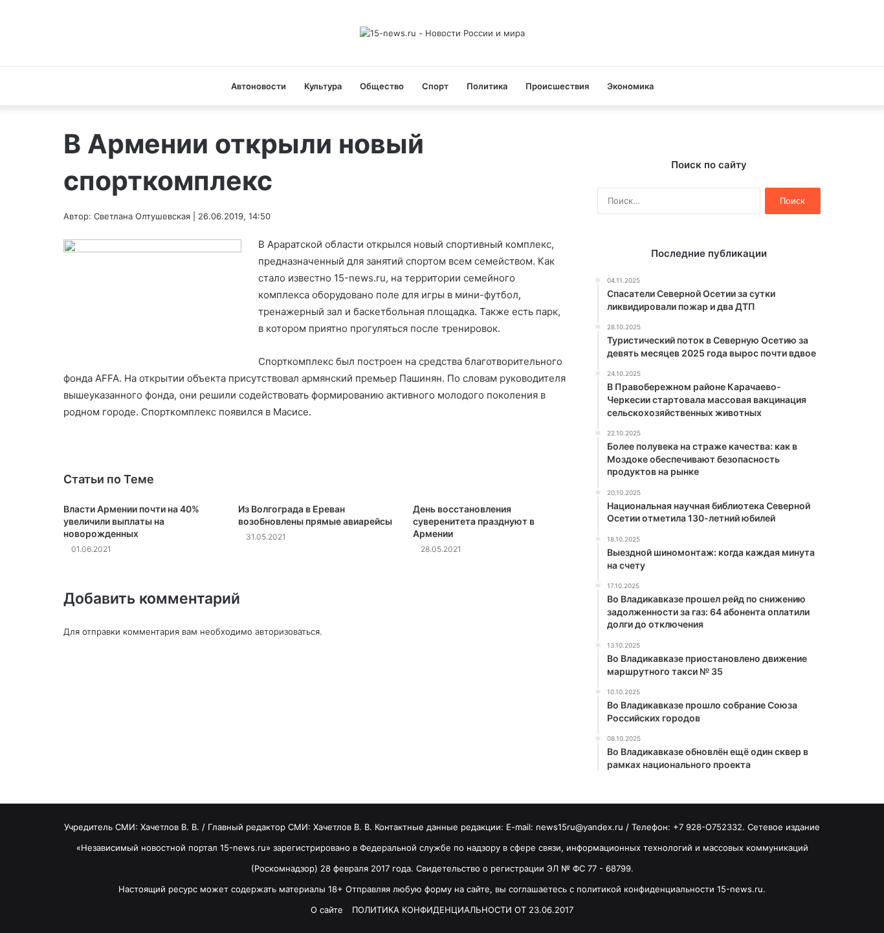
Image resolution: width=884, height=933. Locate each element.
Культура (323, 86)
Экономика (630, 86)
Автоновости (258, 86)
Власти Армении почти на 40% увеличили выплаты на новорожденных (131, 521)
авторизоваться (287, 631)
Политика (487, 86)
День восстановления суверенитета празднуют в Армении (474, 521)
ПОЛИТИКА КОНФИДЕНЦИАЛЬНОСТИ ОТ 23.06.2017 (462, 910)
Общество (382, 86)
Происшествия (557, 86)
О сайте (327, 910)
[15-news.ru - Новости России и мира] (442, 33)
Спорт (435, 86)
